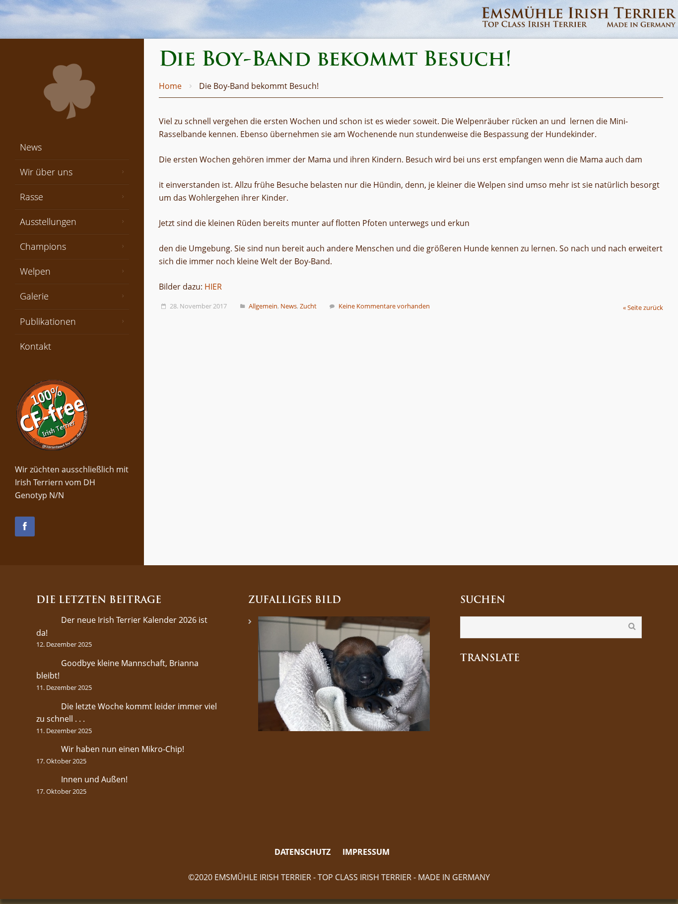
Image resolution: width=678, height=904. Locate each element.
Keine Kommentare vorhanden (384, 305)
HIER (213, 286)
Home (170, 85)
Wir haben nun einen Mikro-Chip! (122, 749)
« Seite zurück (643, 307)
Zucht (308, 305)
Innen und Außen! (94, 779)
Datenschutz (302, 851)
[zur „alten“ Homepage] (403, 852)
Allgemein (263, 305)
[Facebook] (25, 526)
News (288, 305)
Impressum (366, 851)
